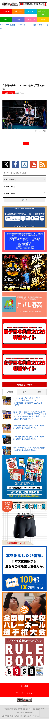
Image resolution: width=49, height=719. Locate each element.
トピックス (30, 19)
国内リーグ (18, 11)
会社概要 (24, 686)
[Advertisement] (24, 55)
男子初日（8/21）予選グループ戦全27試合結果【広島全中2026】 (29, 426)
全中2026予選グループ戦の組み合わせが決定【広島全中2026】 (29, 449)
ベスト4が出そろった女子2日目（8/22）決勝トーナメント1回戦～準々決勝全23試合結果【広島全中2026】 (28, 401)
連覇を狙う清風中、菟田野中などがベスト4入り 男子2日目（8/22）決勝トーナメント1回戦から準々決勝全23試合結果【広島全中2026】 (30, 415)
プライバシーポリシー (24, 693)
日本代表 (6, 11)
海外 (18, 19)
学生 (6, 19)
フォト (43, 19)
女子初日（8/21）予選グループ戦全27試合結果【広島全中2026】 (29, 437)
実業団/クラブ (43, 13)
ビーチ (30, 11)
